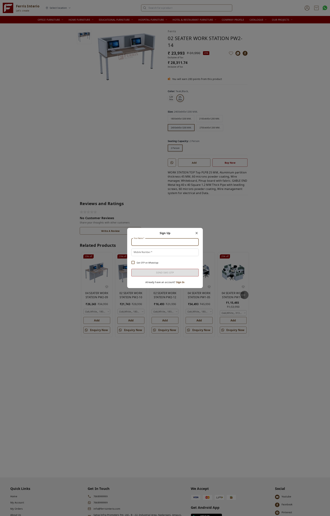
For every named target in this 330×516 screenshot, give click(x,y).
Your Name (139, 238)
